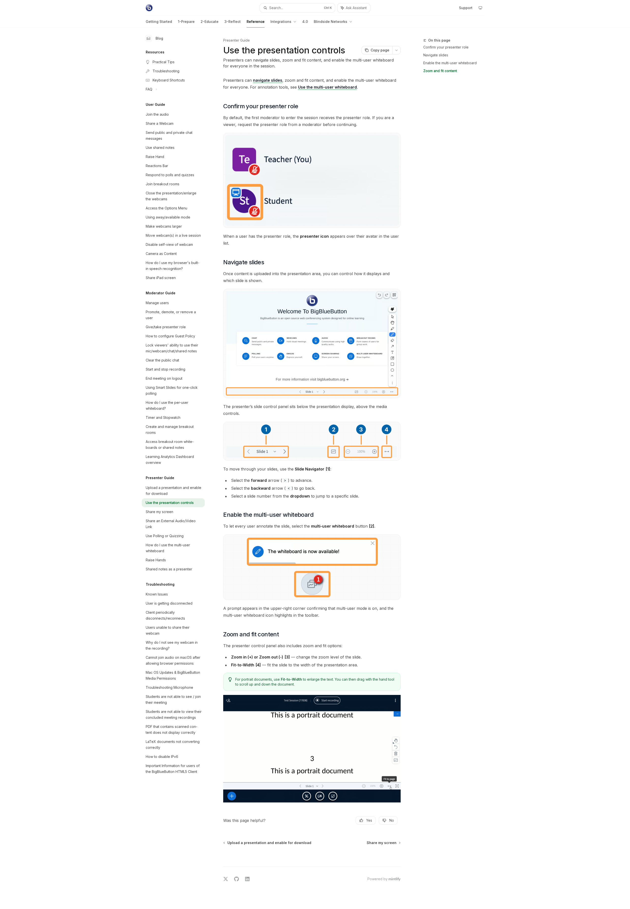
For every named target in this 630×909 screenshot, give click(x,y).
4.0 (305, 21)
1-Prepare (186, 21)
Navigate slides (435, 55)
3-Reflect (232, 21)
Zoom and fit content (440, 71)
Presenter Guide (236, 40)
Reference (256, 21)
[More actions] (396, 50)
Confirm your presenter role (446, 47)
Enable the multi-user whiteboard (450, 63)
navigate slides (267, 80)
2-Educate (210, 21)
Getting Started (159, 21)
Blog (159, 38)
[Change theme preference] (480, 8)
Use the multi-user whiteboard (327, 87)
